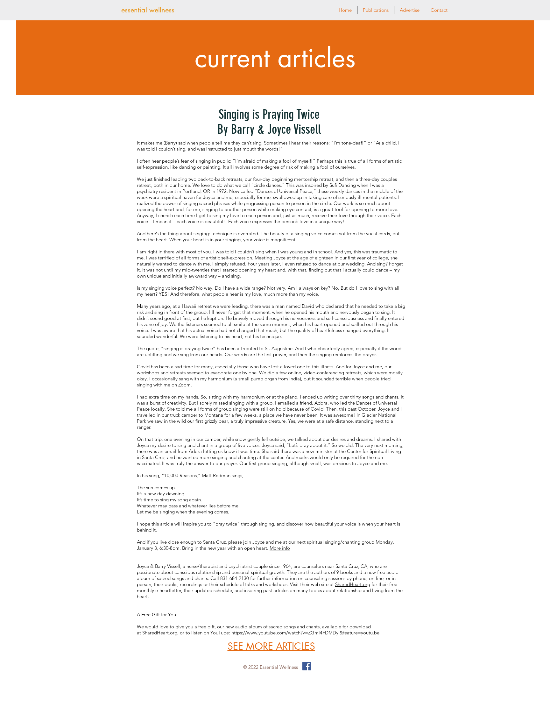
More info (280, 548)
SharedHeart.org (352, 584)
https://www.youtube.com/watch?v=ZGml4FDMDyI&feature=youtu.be (305, 633)
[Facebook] (306, 666)
